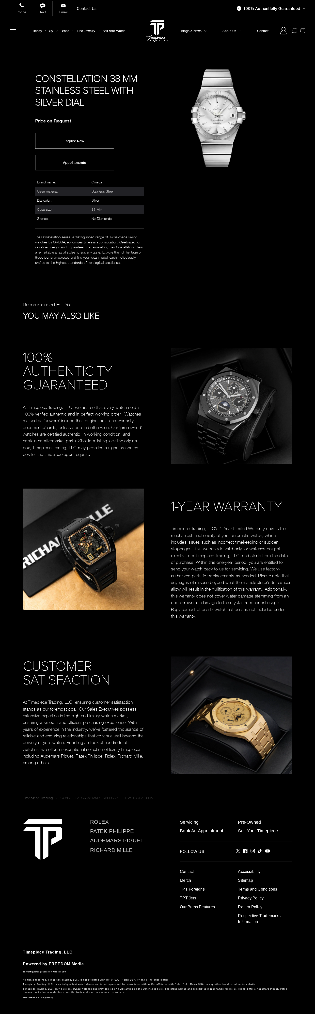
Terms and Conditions (257, 889)
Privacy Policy (251, 898)
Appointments (74, 162)
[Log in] (283, 30)
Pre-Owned (249, 822)
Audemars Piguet (116, 841)
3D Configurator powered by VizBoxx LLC (44, 972)
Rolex (99, 822)
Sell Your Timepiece (258, 830)
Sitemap (245, 880)
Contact (187, 871)
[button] (13, 30)
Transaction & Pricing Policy (38, 998)
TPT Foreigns (192, 889)
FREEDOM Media (66, 964)
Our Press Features (197, 907)
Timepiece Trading (38, 798)
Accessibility (249, 871)
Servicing (189, 822)
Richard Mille (111, 850)
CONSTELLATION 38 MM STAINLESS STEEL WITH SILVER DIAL (108, 798)
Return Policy (250, 907)
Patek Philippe (112, 831)
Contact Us (86, 8)
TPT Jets (188, 898)
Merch (185, 880)
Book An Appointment (201, 830)
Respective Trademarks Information (259, 919)
